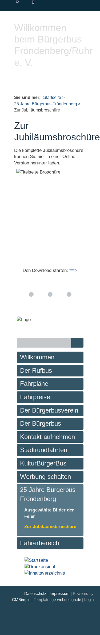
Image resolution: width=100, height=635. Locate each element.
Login (89, 599)
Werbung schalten (45, 476)
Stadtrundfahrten (43, 449)
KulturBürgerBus (43, 463)
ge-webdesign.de (66, 599)
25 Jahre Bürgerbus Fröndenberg (45, 104)
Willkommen (37, 357)
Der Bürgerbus (40, 423)
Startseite (52, 97)
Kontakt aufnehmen (47, 436)
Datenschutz (35, 593)
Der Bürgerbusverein (49, 410)
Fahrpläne (34, 383)
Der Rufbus (36, 370)
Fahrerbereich (39, 543)
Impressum (60, 593)
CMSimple (21, 599)
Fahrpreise (35, 397)
